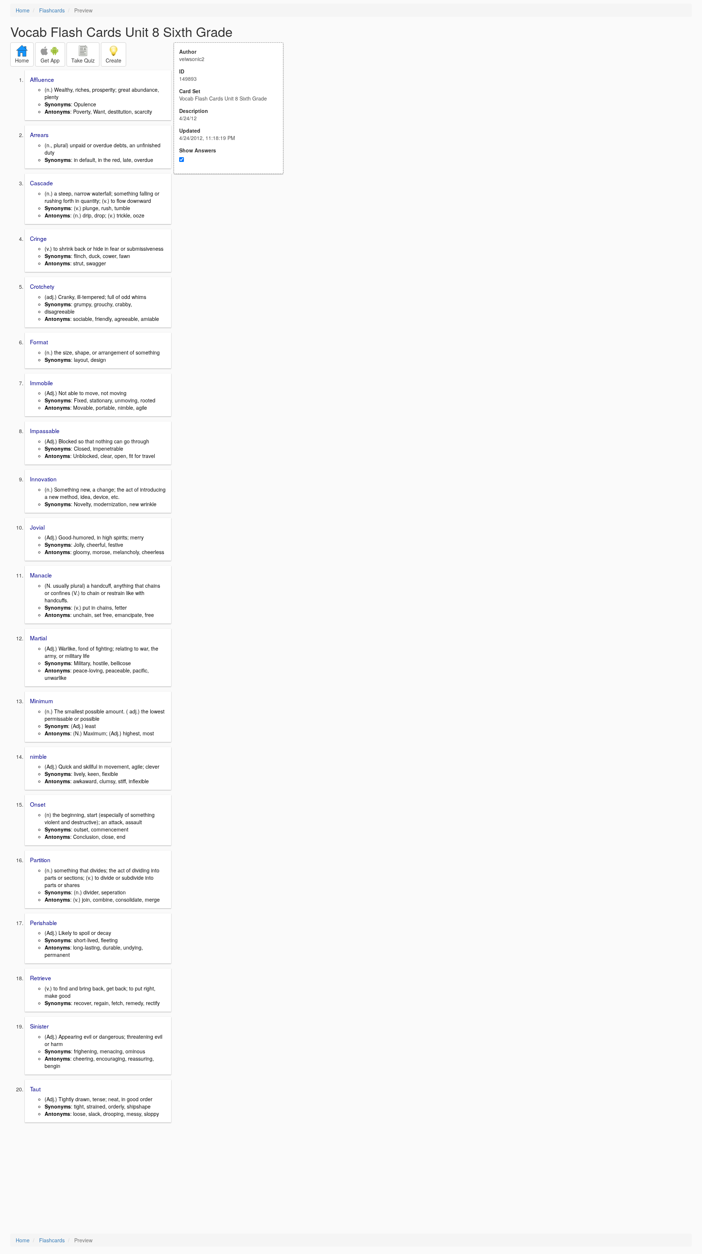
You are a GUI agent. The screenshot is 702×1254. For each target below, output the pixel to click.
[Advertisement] (232, 245)
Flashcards (52, 10)
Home (23, 10)
